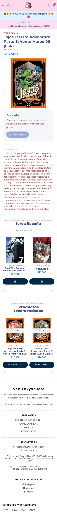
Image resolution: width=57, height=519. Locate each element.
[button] (15, 281)
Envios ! (28, 428)
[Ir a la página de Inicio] (28, 5)
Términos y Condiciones (28, 420)
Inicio (22, 22)
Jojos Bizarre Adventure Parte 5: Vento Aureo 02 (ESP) (41, 351)
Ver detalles (15, 365)
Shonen (31, 22)
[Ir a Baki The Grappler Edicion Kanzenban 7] (15, 250)
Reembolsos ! (28, 431)
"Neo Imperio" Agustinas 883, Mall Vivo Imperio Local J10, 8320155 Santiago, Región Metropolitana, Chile (30, 458)
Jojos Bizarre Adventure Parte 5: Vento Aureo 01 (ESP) (15, 351)
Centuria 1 (42, 269)
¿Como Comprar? (28, 424)
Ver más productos (27, 230)
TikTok (30, 492)
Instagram (30, 484)
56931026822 (30, 450)
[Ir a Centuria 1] (42, 250)
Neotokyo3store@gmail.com (30, 447)
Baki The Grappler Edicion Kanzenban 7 (15, 269)
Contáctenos (19, 134)
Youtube (30, 488)
